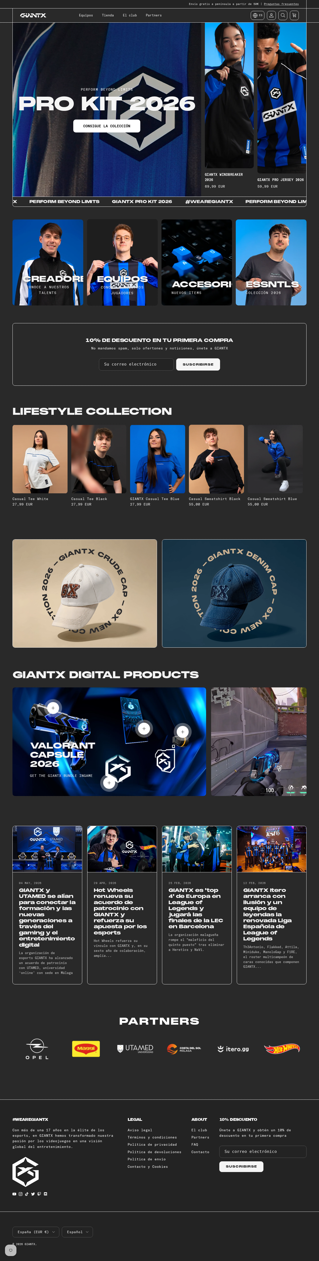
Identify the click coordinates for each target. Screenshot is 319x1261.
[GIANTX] (33, 15)
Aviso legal (140, 1130)
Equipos (86, 15)
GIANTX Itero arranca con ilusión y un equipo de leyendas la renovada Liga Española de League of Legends (267, 914)
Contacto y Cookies (148, 1166)
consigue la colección (106, 126)
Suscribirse (198, 365)
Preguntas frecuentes (281, 4)
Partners (154, 15)
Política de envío (147, 1159)
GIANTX (30, 1244)
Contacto (200, 1152)
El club (130, 15)
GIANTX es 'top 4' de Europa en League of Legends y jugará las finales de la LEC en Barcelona (195, 908)
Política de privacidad (152, 1144)
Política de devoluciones (154, 1152)
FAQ (194, 1144)
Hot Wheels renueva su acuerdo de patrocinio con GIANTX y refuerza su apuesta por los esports (120, 911)
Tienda (108, 15)
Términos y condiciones (152, 1137)
